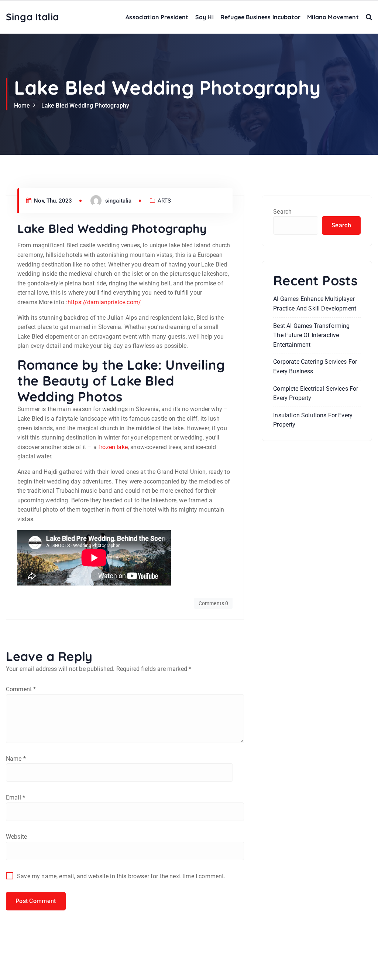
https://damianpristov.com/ (104, 302)
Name (16, 758)
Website (16, 836)
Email (15, 797)
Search (282, 211)
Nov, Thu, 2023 (52, 200)
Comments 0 (213, 603)
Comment (21, 689)
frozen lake (113, 447)
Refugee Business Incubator (260, 17)
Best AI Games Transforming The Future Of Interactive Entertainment (311, 335)
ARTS (164, 200)
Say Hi (204, 17)
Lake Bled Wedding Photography (85, 105)
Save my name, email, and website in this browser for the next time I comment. (121, 876)
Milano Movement (332, 17)
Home (22, 105)
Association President (157, 17)
